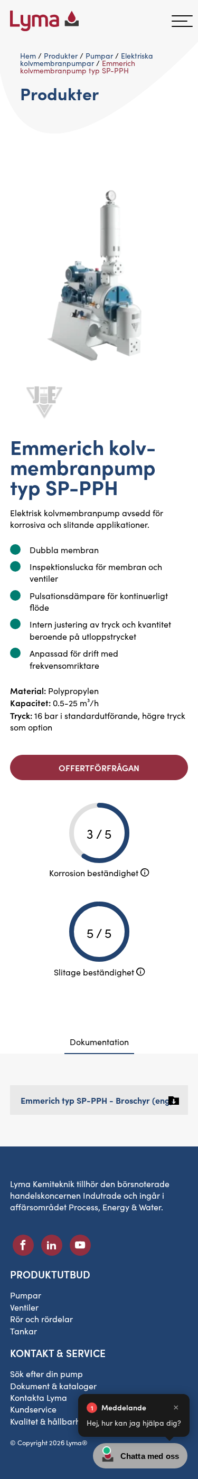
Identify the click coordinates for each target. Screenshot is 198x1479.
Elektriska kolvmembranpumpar (86, 59)
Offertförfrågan (99, 767)
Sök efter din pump (46, 1373)
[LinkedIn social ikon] (51, 1245)
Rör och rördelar (41, 1318)
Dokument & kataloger (53, 1385)
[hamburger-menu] (182, 21)
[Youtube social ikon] (80, 1245)
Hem (28, 56)
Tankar (23, 1330)
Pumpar (99, 56)
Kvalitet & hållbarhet (49, 1421)
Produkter (61, 56)
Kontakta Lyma (38, 1397)
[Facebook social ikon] (23, 1245)
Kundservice (33, 1409)
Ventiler (24, 1307)
